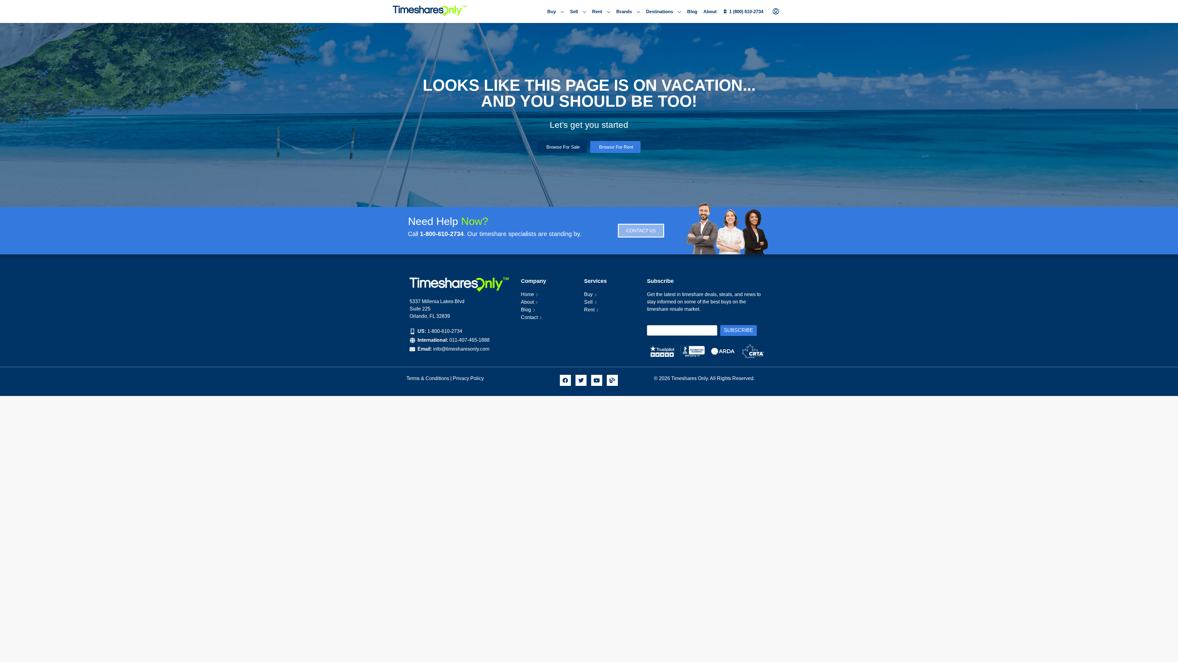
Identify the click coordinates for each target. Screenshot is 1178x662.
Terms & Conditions (427, 378)
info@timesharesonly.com (461, 349)
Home (527, 294)
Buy (551, 11)
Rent (597, 11)
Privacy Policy (469, 378)
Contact (529, 317)
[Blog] (612, 380)
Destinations (659, 11)
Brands (624, 11)
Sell (574, 11)
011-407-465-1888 (469, 340)
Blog (692, 11)
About (710, 11)
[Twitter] (581, 380)
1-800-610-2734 (444, 331)
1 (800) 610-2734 (746, 11)
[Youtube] (596, 380)
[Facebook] (565, 380)
